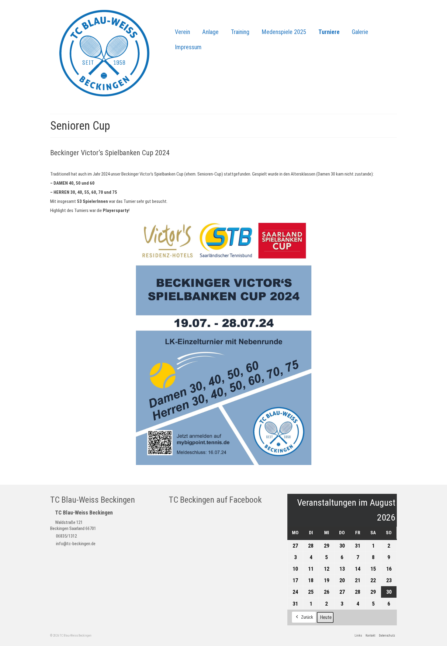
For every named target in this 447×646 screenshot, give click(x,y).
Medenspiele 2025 (284, 32)
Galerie (360, 32)
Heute (326, 617)
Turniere (329, 32)
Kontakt (370, 635)
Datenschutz (387, 635)
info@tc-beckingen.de (75, 543)
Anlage (210, 32)
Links (358, 635)
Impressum (188, 47)
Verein (182, 32)
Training (240, 32)
